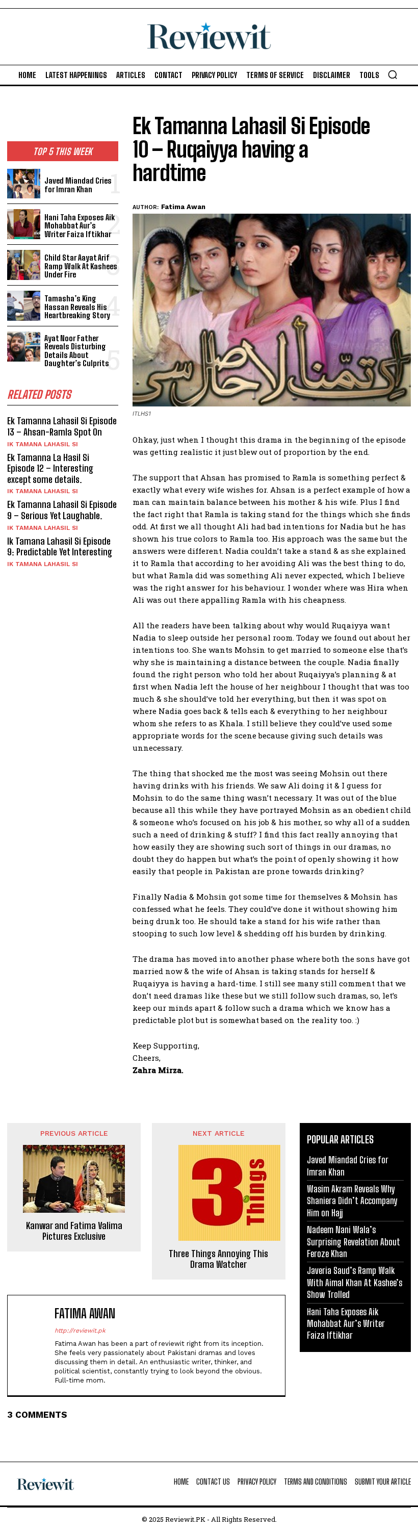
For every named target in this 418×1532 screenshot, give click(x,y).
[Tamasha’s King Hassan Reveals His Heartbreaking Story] (23, 306)
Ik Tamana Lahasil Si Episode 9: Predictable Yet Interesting (59, 546)
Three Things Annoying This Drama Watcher (218, 1259)
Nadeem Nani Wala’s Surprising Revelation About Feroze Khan (353, 1241)
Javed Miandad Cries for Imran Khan (78, 185)
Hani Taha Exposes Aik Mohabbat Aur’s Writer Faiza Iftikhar (79, 226)
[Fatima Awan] (33, 1345)
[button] (392, 74)
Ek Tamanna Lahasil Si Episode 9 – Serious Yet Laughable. (62, 510)
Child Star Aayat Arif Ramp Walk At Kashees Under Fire (80, 266)
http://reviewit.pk (80, 1330)
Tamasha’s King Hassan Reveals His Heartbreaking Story (77, 307)
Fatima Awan (183, 207)
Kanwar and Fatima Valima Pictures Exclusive (74, 1231)
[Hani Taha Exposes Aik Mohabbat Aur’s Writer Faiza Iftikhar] (23, 224)
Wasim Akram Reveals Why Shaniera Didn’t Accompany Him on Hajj (352, 1200)
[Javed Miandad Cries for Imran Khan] (23, 184)
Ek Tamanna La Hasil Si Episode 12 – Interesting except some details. (50, 468)
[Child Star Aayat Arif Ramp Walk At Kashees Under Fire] (23, 265)
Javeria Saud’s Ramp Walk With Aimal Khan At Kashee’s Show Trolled (354, 1282)
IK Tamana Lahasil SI (42, 444)
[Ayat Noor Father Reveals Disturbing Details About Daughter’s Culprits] (23, 346)
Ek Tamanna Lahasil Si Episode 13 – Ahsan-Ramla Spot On (62, 426)
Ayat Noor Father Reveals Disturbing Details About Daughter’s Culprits (76, 351)
